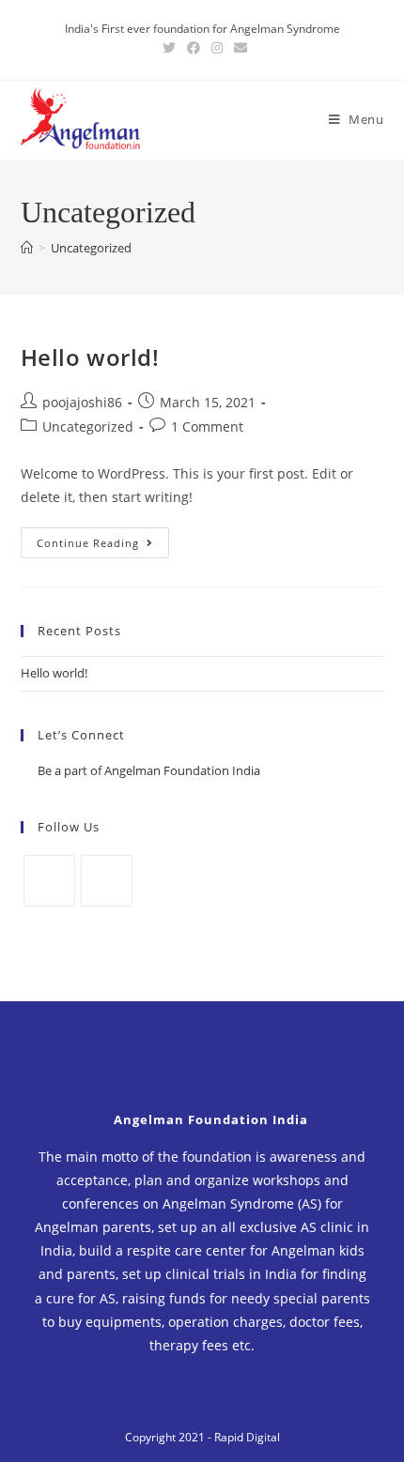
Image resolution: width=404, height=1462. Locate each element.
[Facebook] (49, 880)
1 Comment (207, 426)
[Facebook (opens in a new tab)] (193, 47)
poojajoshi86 (82, 402)
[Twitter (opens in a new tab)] (169, 47)
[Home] (27, 247)
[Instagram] (106, 880)
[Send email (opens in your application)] (237, 47)
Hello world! (90, 357)
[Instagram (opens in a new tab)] (217, 47)
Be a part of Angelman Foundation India (149, 770)
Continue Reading (88, 543)
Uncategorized (87, 426)
